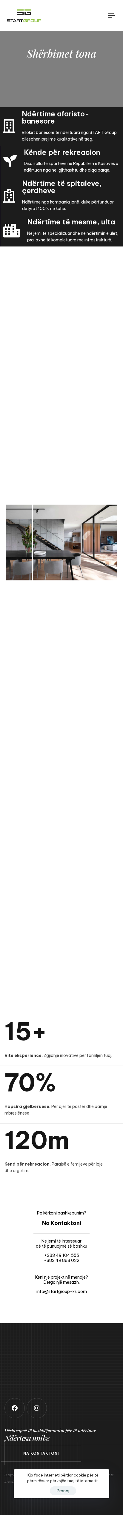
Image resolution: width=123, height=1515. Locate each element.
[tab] (61, 655)
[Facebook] (14, 1408)
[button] (61, 655)
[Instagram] (37, 1408)
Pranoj (63, 1491)
